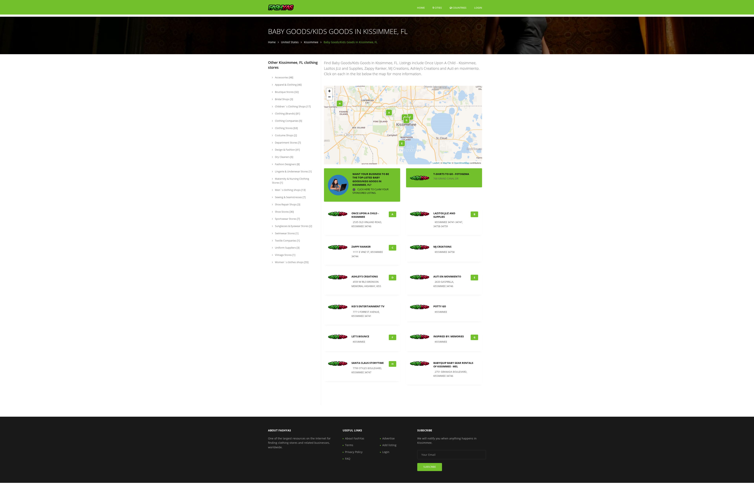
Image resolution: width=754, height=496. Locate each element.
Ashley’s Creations (364, 276)
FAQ (347, 458)
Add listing (389, 445)
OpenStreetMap (461, 162)
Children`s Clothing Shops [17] (292, 106)
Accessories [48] (283, 77)
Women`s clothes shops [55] (291, 262)
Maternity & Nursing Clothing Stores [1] (290, 181)
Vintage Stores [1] (284, 255)
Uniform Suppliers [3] (286, 247)
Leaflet (436, 162)
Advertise (388, 438)
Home (421, 7)
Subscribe (429, 467)
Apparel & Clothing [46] (288, 84)
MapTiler (447, 162)
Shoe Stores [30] (284, 211)
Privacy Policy (353, 452)
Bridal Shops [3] (283, 99)
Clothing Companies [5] (288, 121)
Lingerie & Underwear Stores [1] (293, 171)
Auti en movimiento (447, 276)
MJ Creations (442, 246)
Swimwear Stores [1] (286, 233)
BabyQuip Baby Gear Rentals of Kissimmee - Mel (453, 364)
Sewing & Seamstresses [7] (290, 197)
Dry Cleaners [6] (283, 157)
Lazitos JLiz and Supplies (444, 215)
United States (290, 42)
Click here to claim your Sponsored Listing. (370, 191)
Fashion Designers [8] (287, 164)
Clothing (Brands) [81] (287, 113)
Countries (459, 7)
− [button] (329, 96)
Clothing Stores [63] (286, 128)
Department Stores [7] (287, 142)
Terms (349, 445)
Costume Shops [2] (285, 135)
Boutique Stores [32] (286, 92)
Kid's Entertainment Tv (367, 306)
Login (478, 7)
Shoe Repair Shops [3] (287, 204)
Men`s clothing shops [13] (290, 190)
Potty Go (439, 306)
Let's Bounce (360, 336)
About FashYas (354, 438)
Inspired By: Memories (448, 336)
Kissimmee (311, 42)
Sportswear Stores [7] (287, 219)
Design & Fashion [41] (287, 149)
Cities (438, 7)
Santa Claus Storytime (367, 363)
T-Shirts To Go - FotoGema (451, 174)
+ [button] (329, 91)
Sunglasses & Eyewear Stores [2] (293, 226)
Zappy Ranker (361, 246)
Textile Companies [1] (287, 240)
